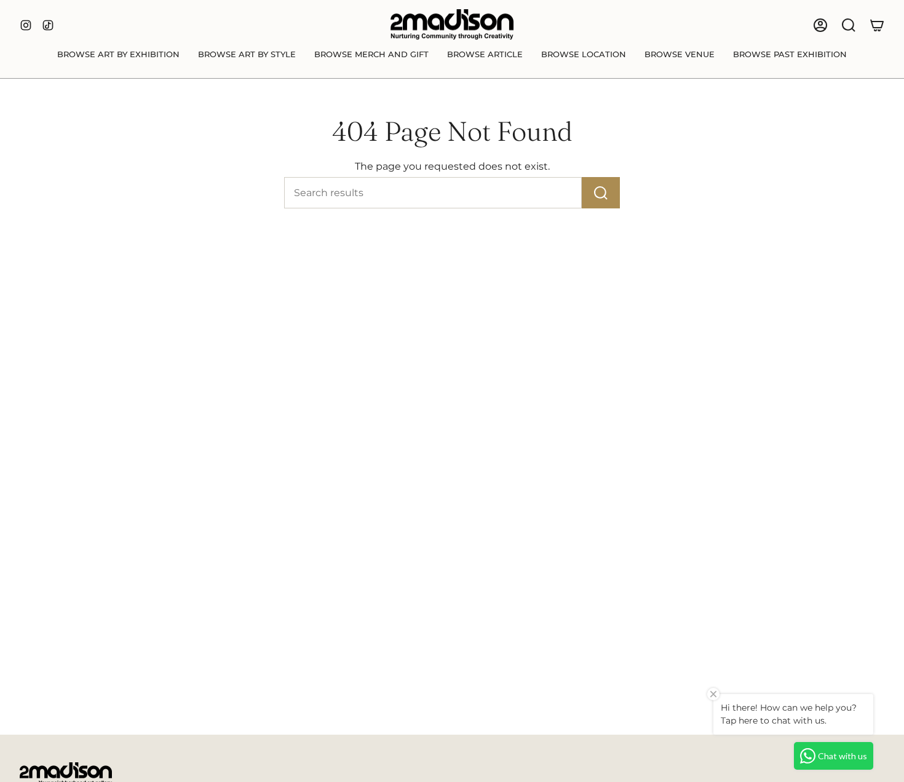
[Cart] (877, 25)
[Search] (601, 192)
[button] (118, 55)
